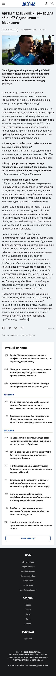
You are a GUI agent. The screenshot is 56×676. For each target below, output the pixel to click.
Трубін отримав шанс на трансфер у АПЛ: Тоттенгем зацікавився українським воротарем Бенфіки (30, 455)
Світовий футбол (28, 576)
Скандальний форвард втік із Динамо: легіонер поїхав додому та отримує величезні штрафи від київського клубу (29, 483)
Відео (28, 619)
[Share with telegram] (9, 328)
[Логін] (46, 3)
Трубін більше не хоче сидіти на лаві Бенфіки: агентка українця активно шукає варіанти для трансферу (31, 358)
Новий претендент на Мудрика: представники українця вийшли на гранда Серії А (31, 525)
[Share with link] (22, 328)
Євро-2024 (28, 581)
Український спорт (28, 590)
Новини (28, 605)
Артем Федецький (14, 335)
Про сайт (28, 638)
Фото (28, 614)
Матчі (28, 609)
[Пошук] (52, 3)
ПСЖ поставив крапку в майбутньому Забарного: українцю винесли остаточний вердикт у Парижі (31, 469)
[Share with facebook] (3, 328)
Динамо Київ (28, 562)
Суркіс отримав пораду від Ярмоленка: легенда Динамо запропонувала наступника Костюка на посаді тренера (29, 405)
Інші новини (28, 585)
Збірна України (28, 335)
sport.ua (50, 328)
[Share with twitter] (15, 328)
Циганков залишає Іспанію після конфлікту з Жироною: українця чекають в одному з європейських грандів (30, 497)
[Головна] (28, 3)
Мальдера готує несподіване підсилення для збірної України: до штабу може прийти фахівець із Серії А (30, 372)
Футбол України (28, 571)
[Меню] (6, 3)
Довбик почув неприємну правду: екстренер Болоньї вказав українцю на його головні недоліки (29, 511)
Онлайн (28, 623)
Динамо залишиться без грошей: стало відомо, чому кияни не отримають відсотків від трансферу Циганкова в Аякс (31, 419)
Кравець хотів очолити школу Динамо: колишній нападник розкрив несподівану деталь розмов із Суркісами (30, 441)
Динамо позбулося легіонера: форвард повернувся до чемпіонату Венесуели (29, 385)
